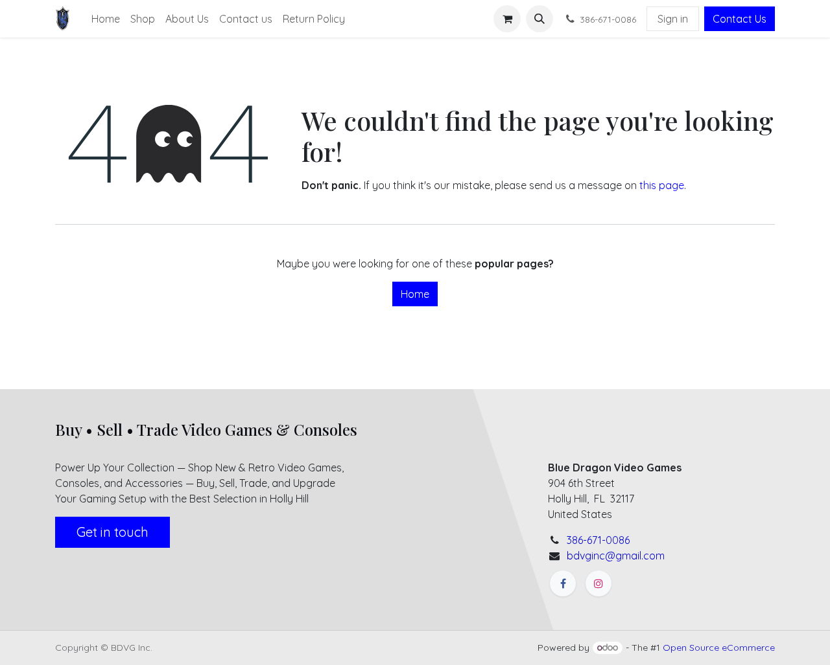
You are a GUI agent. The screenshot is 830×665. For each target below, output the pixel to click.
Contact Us (739, 18)
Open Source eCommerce (719, 647)
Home (415, 293)
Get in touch (112, 532)
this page (661, 185)
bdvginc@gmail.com (616, 555)
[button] (539, 18)
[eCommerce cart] (507, 18)
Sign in (673, 18)
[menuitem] (105, 19)
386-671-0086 (598, 540)
